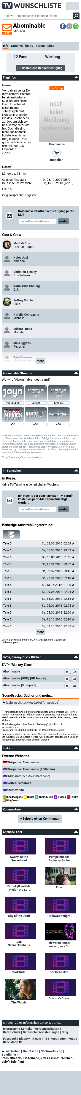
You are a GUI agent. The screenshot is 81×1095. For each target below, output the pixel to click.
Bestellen (56, 159)
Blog (65, 1032)
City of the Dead (19, 916)
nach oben (13, 1051)
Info (5, 45)
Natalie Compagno (26, 314)
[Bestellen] (56, 152)
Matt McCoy (21, 243)
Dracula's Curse (59, 998)
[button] (63, 26)
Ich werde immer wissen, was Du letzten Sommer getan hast (59, 944)
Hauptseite (30, 1051)
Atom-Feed (67, 1038)
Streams (17, 45)
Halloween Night (59, 916)
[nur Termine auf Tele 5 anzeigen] (11, 534)
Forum (40, 45)
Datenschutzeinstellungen (41, 1032)
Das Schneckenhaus (19, 943)
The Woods (19, 1002)
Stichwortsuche (51, 1051)
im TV (29, 45)
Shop (50, 45)
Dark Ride (18, 972)
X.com (36, 1038)
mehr (40, 361)
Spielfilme (9, 1054)
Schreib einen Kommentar (41, 819)
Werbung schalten (46, 1028)
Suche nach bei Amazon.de (31, 702)
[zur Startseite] (32, 4)
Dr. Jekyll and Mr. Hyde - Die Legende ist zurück (19, 888)
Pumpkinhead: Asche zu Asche (59, 858)
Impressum (10, 1028)
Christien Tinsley (25, 272)
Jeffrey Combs (23, 300)
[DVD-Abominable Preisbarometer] (75, 672)
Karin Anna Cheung (26, 286)
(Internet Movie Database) (28, 776)
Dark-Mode (11, 1042)
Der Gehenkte (59, 972)
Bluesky (24, 1038)
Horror (6, 85)
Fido (59, 887)
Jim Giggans (22, 343)
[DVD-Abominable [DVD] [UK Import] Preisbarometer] (75, 679)
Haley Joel (20, 257)
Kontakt (26, 1028)
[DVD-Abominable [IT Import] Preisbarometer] (75, 686)
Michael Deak (22, 329)
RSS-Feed (50, 1038)
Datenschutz (11, 1032)
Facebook (9, 1038)
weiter (63, 221)
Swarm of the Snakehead (19, 858)
